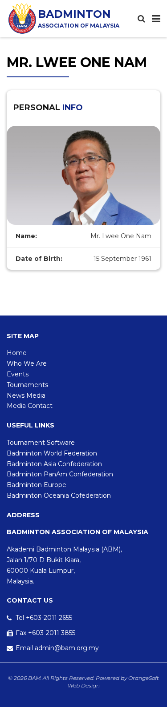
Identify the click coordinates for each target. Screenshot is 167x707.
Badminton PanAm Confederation (60, 474)
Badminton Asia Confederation (54, 464)
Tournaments (27, 385)
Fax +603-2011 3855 (45, 633)
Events (18, 374)
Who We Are (27, 363)
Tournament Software (41, 443)
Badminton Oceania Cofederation (59, 495)
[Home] (22, 18)
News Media (26, 395)
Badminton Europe (36, 485)
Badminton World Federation (52, 453)
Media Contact (30, 406)
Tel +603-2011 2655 (44, 618)
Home (17, 353)
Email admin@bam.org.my (57, 648)
